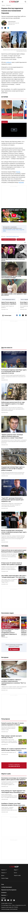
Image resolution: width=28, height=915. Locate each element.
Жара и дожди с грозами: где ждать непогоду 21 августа (11, 736)
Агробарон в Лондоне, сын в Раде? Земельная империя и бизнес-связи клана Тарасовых (13, 805)
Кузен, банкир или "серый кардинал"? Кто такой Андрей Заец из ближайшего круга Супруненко (13, 792)
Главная (3, 5)
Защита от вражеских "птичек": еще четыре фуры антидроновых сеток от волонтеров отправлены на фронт (10, 632)
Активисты (3, 892)
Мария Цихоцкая (11, 21)
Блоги (15, 872)
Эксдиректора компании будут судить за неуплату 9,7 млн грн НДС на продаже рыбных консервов (12, 468)
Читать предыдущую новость (8, 299)
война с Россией (20, 239)
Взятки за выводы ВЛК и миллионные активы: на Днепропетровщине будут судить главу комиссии (14, 532)
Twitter (16, 229)
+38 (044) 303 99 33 (14, 766)
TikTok (4, 231)
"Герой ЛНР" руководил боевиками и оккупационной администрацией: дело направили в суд (12, 499)
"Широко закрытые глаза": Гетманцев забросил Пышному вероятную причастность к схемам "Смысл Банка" (12, 436)
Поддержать (15, 649)
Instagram (21, 229)
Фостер (18, 172)
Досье (2, 875)
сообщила (8, 62)
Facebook (9, 229)
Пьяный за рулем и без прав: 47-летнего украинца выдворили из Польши (12, 724)
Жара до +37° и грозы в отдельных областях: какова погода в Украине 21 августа (14, 749)
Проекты (3, 870)
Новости (3, 872)
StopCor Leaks (6, 774)
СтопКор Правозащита (6, 887)
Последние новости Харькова (8, 239)
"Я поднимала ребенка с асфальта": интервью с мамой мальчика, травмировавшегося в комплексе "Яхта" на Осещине (13, 682)
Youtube (13, 229)
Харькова (21, 182)
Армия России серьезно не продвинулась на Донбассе (8, 303)
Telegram (5, 229)
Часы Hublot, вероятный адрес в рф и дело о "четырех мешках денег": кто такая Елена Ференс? (13, 577)
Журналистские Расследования (8, 890)
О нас (2, 884)
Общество (8, 5)
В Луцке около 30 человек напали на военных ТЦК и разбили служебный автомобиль (11, 564)
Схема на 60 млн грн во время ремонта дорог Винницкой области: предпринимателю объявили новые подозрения (13, 551)
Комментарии (7, 315)
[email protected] (13, 909)
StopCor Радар (4, 878)
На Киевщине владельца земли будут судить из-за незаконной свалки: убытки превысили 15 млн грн (14, 371)
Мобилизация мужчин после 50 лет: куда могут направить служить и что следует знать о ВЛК (13, 403)
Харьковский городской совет (12, 236)
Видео (15, 870)
